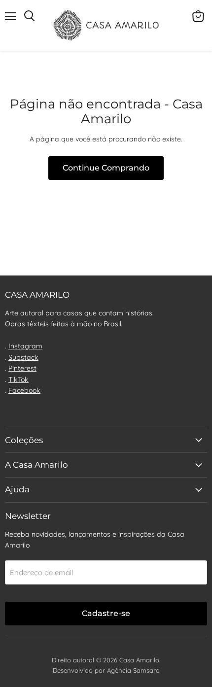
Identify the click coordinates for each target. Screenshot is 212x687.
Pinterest (22, 368)
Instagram (25, 346)
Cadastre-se (106, 613)
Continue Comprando (106, 167)
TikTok (18, 379)
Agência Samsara (133, 670)
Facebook (24, 390)
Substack (23, 357)
